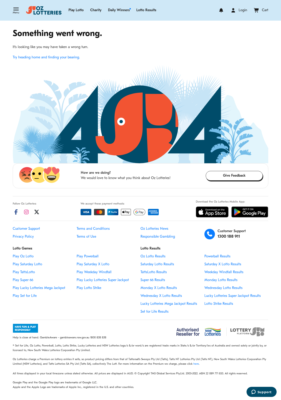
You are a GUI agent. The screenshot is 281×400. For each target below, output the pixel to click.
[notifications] (221, 10)
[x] (36, 212)
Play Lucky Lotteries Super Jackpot (103, 280)
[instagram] (26, 212)
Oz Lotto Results (153, 256)
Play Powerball (88, 256)
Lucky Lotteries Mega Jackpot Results (168, 304)
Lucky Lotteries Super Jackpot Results (232, 296)
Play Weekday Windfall (94, 272)
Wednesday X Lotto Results (161, 296)
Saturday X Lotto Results (222, 264)
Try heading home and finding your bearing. (46, 57)
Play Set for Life (25, 296)
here (196, 363)
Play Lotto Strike (89, 288)
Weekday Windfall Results (223, 272)
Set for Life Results (154, 312)
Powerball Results (217, 256)
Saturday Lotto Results (157, 264)
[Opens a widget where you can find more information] (261, 392)
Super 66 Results (152, 280)
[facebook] (16, 212)
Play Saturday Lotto (27, 264)
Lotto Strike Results (218, 304)
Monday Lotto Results (221, 280)
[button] (16, 11)
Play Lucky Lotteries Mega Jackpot (39, 288)
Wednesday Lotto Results (223, 288)
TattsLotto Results (153, 272)
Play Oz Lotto (23, 256)
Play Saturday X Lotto (93, 264)
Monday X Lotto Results (158, 288)
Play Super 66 (23, 280)
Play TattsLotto (24, 272)
